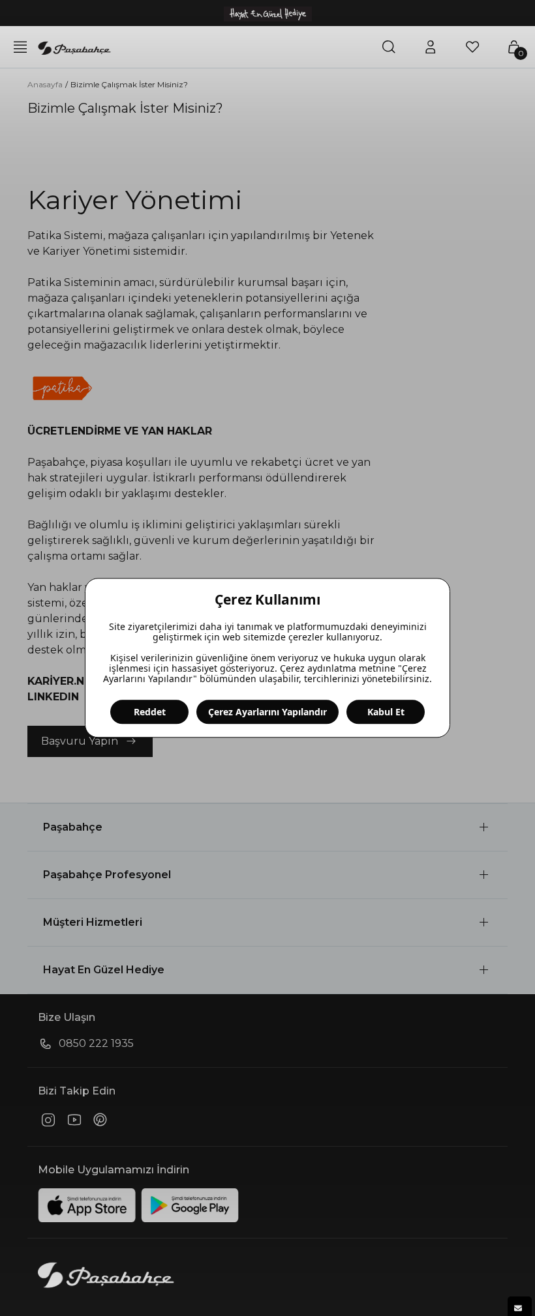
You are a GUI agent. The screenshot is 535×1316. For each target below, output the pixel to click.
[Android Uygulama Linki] (190, 1205)
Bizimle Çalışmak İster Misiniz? (129, 84)
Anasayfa (45, 84)
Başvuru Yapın (79, 741)
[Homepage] (74, 47)
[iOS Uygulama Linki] (87, 1205)
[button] (267, 827)
